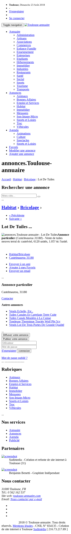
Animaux (22, 96)
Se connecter (16, 18)
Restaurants (23, 72)
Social (20, 79)
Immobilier (23, 65)
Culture (21, 137)
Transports (23, 89)
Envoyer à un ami (19, 264)
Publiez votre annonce (15, 339)
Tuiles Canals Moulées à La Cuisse (30, 318)
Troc (19, 123)
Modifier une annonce (22, 150)
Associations (24, 41)
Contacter (7, 298)
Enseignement (25, 52)
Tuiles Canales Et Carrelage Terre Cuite (32, 314)
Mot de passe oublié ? (14, 357)
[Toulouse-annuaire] (37, 24)
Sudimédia (39, 529)
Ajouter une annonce (21, 153)
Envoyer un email (19, 270)
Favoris (13, 147)
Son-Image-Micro (27, 116)
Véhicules (23, 126)
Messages (22, 113)
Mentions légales (23, 525)
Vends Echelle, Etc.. (21, 311)
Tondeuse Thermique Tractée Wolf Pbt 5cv (34, 321)
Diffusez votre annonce (15, 335)
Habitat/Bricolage (19, 254)
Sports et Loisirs (26, 120)
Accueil (6, 179)
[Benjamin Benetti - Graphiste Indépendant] (9, 469)
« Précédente (16, 215)
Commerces (24, 45)
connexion (24, 350)
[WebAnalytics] (9, 522)
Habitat (21, 106)
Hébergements (25, 62)
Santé (20, 75)
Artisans (22, 38)
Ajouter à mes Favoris (22, 267)
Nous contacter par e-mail (26, 499)
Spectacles (23, 140)
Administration (25, 35)
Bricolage (30, 179)
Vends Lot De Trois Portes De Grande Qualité (36, 324)
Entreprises (23, 55)
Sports (20, 82)
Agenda (14, 130)
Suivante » (15, 218)
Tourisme (22, 86)
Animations (23, 133)
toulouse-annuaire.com (27, 495)
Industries (22, 69)
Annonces (15, 92)
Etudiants (22, 58)
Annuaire (14, 31)
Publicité (14, 440)
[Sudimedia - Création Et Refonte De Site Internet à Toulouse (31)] (9, 456)
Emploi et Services (28, 103)
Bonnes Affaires (26, 99)
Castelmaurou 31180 (21, 257)
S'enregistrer (16, 11)
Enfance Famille (26, 48)
